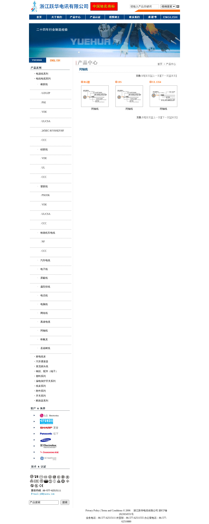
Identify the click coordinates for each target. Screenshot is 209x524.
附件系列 (41, 390)
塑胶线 (44, 186)
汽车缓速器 (42, 361)
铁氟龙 (44, 339)
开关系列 (41, 395)
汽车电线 (45, 260)
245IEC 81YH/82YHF (53, 130)
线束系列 (41, 386)
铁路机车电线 (47, 232)
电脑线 (44, 304)
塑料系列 (41, 376)
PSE (44, 102)
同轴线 (44, 330)
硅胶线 (44, 149)
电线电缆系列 (43, 78)
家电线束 (41, 356)
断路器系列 (42, 400)
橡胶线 (44, 84)
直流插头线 (42, 366)
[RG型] (95, 103)
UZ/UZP (46, 93)
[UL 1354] (163, 103)
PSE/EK (46, 195)
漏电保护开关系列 (46, 381)
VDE (44, 111)
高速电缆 (45, 321)
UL (43, 167)
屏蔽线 (44, 277)
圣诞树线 (45, 348)
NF (43, 241)
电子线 (44, 269)
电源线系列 (42, 73)
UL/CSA (46, 121)
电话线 (44, 295)
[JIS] (129, 103)
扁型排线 (45, 286)
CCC (44, 140)
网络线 (44, 313)
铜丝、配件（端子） (47, 371)
